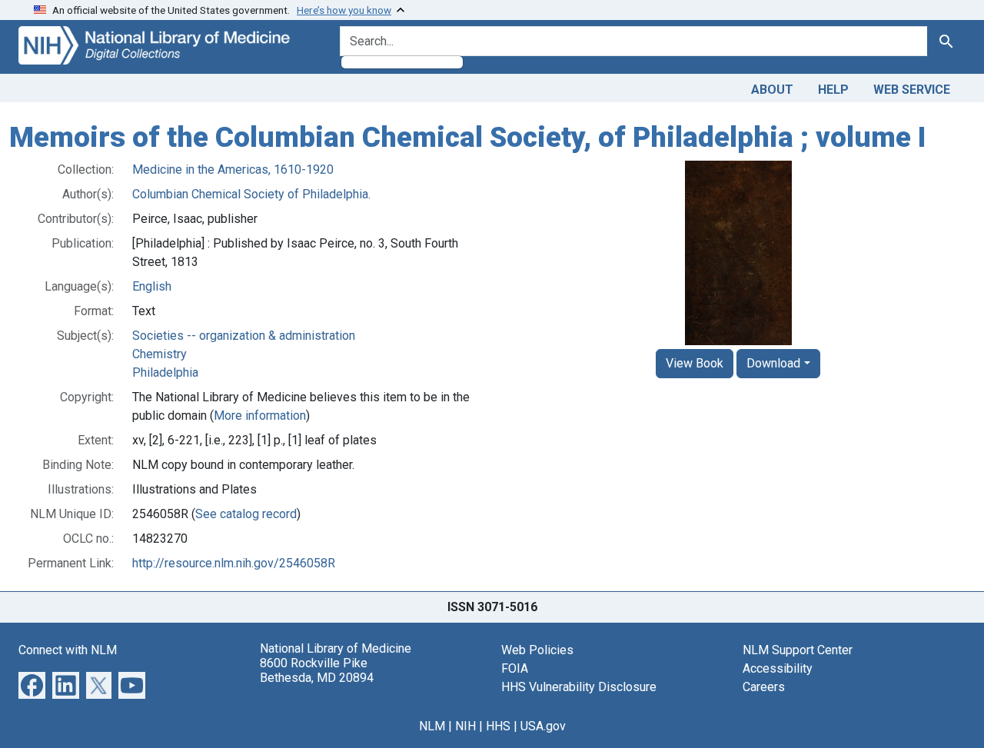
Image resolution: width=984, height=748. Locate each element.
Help (833, 89)
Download (773, 363)
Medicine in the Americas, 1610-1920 (233, 169)
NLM (432, 726)
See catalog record (246, 514)
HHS (498, 726)
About (772, 89)
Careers (764, 687)
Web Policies (537, 650)
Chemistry (159, 354)
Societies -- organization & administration (243, 335)
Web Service (911, 89)
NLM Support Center (798, 650)
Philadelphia (165, 372)
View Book (694, 363)
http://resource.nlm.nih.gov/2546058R (233, 563)
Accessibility (778, 668)
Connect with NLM (67, 650)
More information (260, 415)
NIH (465, 726)
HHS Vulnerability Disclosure (579, 687)
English (151, 286)
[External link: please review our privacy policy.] (31, 684)
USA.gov (543, 726)
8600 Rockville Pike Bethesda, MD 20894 (317, 670)
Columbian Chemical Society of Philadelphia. (251, 194)
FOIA (514, 668)
